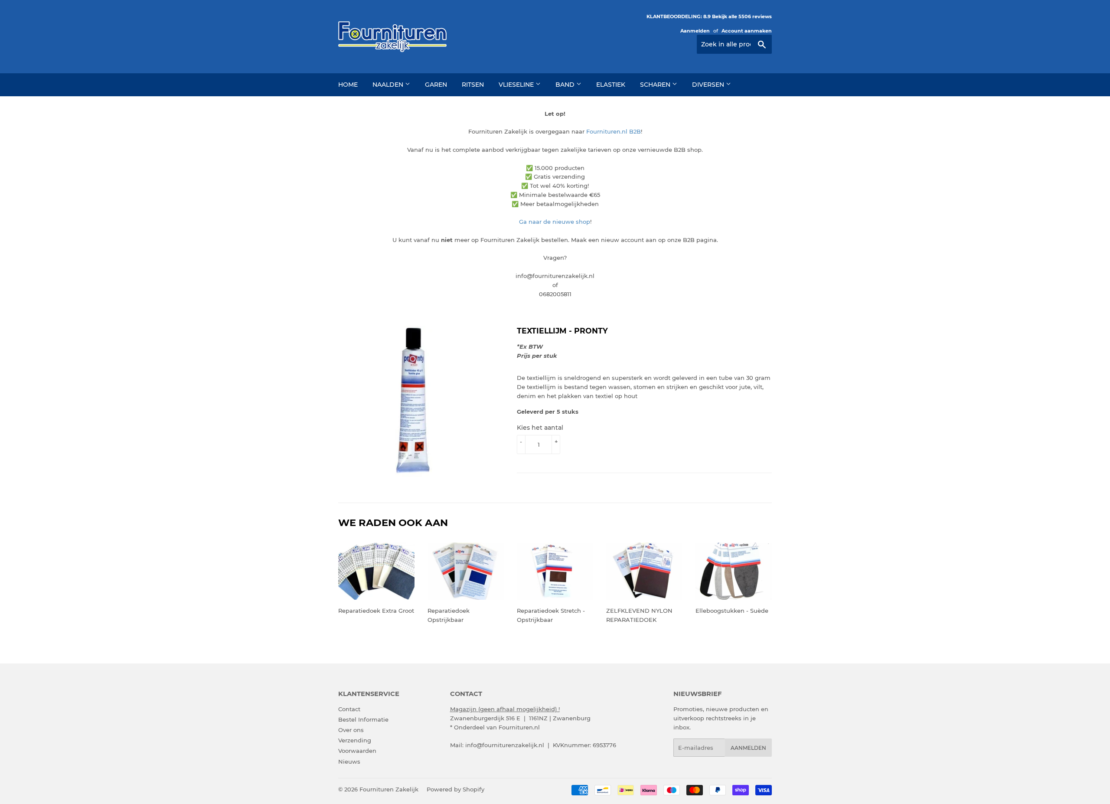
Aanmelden (695, 31)
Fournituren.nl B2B (613, 131)
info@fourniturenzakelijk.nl (504, 745)
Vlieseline (517, 84)
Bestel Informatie (363, 719)
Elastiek (610, 84)
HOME (348, 84)
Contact (349, 709)
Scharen (656, 84)
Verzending (354, 740)
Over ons (351, 729)
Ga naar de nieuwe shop (554, 221)
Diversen (709, 84)
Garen (436, 84)
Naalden (388, 84)
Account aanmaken (747, 31)
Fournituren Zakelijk (388, 789)
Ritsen (473, 84)
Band (565, 84)
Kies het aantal (540, 427)
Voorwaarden (357, 750)
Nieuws (349, 761)
